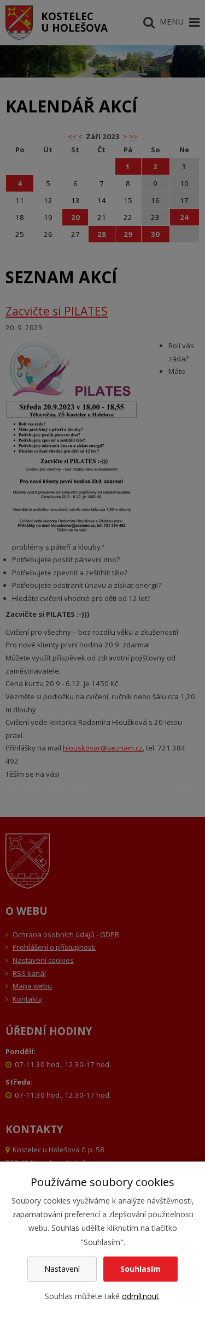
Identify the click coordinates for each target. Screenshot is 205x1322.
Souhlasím (140, 1269)
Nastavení (62, 1269)
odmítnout (140, 1296)
